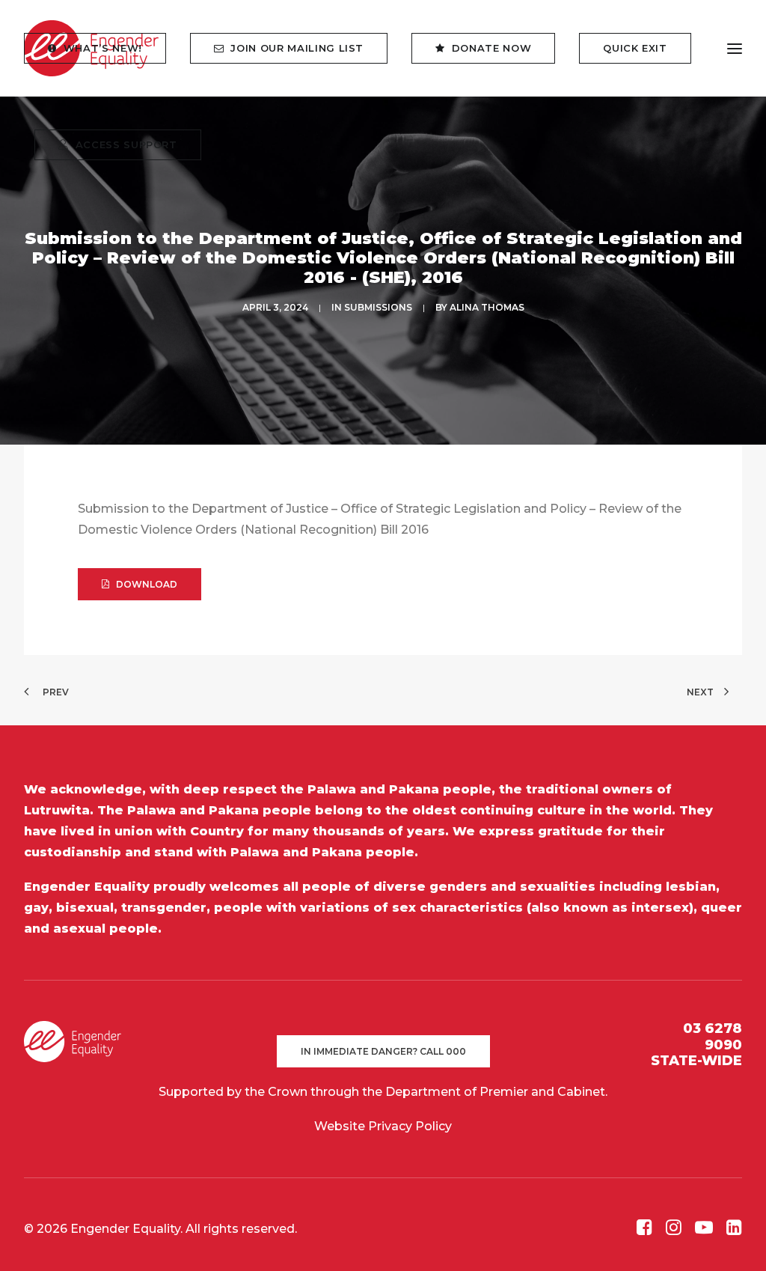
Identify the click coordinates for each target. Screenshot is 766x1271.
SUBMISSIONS (378, 307)
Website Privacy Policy (383, 1126)
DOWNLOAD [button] (146, 584)
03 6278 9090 (712, 1036)
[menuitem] (100, 48)
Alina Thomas (487, 307)
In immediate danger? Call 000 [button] (383, 1051)
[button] (644, 1231)
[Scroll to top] (737, 1241)
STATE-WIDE (696, 1060)
